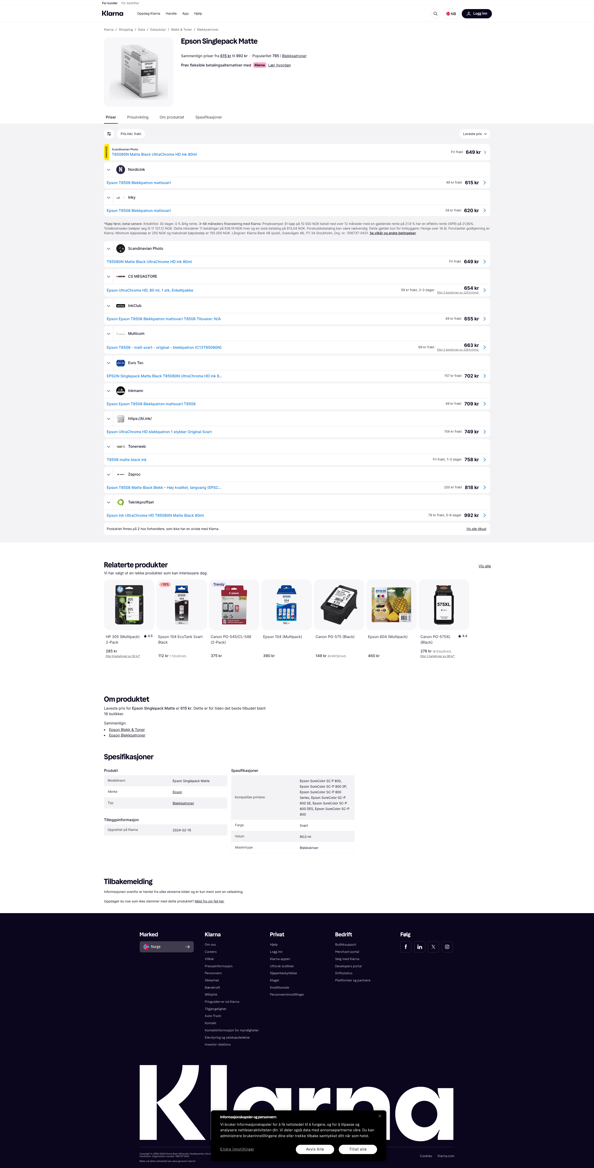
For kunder (110, 3)
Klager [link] (275, 980)
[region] (298, 1135)
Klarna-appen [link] (280, 959)
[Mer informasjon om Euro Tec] (108, 363)
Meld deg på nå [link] (435, 1151)
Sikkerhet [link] (212, 980)
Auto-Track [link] (213, 1016)
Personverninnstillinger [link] (287, 995)
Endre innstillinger (237, 1149)
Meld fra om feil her (209, 901)
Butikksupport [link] (345, 945)
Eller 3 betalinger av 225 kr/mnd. (458, 292)
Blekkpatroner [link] (208, 30)
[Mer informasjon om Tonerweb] (108, 446)
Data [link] (141, 30)
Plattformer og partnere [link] (352, 980)
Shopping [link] (126, 30)
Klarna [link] (108, 30)
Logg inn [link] (276, 952)
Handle (171, 14)
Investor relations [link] (218, 1044)
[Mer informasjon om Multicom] (108, 333)
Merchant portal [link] (347, 952)
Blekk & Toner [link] (181, 30)
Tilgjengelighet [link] (215, 1009)
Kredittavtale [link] (279, 988)
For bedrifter (130, 3)
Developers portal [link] (348, 966)
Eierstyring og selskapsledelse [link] (227, 1038)
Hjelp (198, 14)
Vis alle (485, 566)
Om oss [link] (210, 945)
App (185, 14)
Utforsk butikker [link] (282, 966)
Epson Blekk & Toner (127, 729)
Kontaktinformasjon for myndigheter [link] (232, 1030)
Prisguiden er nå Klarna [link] (222, 1002)
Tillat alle (358, 1149)
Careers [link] (211, 952)
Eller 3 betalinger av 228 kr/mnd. (458, 349)
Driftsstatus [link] (343, 973)
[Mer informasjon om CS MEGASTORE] (108, 276)
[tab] (111, 117)
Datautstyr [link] (158, 30)
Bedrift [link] (343, 935)
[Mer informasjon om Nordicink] (108, 169)
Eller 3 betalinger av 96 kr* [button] (437, 656)
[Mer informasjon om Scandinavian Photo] (108, 248)
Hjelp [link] (274, 945)
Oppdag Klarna (148, 14)
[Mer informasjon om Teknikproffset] (108, 502)
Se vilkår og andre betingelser (393, 233)
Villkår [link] (209, 959)
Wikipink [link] (211, 995)
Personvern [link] (213, 973)
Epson (177, 792)
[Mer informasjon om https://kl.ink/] (108, 418)
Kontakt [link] (210, 1023)
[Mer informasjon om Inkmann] (108, 390)
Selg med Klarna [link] (347, 959)
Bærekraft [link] (212, 988)
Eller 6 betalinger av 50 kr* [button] (123, 656)
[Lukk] (380, 1116)
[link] (405, 946)
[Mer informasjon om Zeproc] (108, 474)
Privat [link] (277, 935)
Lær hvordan (279, 65)
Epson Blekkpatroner (127, 735)
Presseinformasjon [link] (219, 966)
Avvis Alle (315, 1149)
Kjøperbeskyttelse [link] (283, 973)
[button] (451, 14)
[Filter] (109, 133)
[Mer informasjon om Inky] (108, 197)
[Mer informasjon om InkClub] (108, 305)
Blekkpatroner (294, 55)
